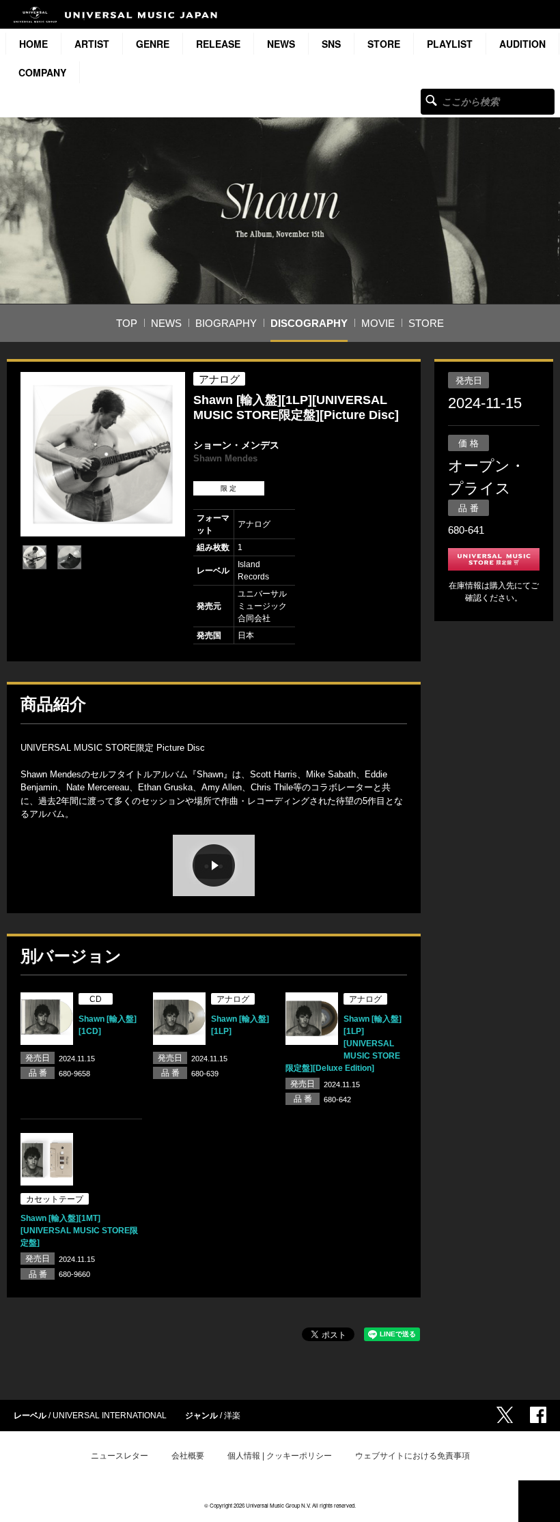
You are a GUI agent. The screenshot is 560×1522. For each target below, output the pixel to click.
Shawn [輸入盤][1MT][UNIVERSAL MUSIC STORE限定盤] (79, 1231)
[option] (102, 454)
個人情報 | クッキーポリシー (279, 1456)
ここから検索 (431, 100)
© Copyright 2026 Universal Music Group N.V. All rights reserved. (280, 1505)
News (281, 44)
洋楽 (232, 1415)
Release (218, 44)
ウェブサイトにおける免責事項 (412, 1456)
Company (42, 72)
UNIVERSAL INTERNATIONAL (110, 1415)
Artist (91, 44)
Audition (522, 44)
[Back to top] (539, 1501)
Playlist (450, 44)
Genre (152, 44)
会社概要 (187, 1456)
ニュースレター (119, 1456)
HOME (33, 44)
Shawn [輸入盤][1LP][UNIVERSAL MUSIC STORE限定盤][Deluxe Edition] (343, 1043)
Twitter (504, 1415)
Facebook (538, 1415)
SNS (331, 44)
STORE (383, 44)
